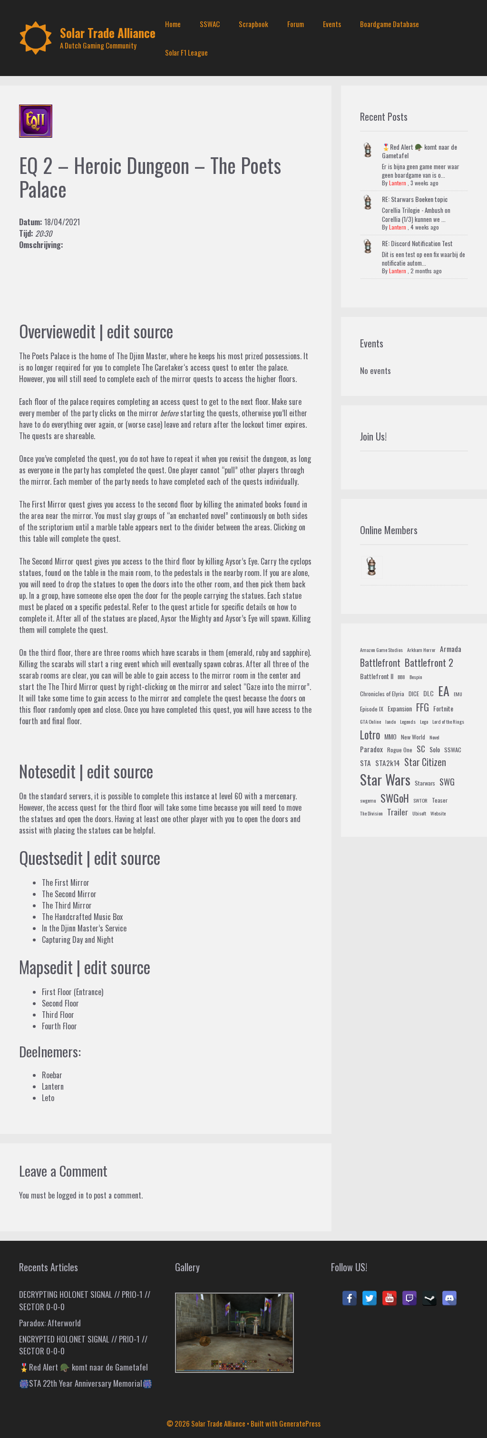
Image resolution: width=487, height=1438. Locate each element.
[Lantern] (372, 567)
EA (443, 690)
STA (365, 762)
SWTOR (420, 800)
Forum (295, 24)
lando (390, 721)
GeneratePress (300, 1423)
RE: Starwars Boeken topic (415, 199)
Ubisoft (419, 813)
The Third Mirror (73, 686)
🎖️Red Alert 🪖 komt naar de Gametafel (419, 151)
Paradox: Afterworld (50, 1323)
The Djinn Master (141, 356)
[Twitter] (369, 1298)
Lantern (397, 183)
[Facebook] (349, 1298)
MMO (390, 736)
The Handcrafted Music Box (82, 916)
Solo (434, 749)
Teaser (440, 800)
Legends (408, 721)
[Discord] (449, 1298)
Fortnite (443, 708)
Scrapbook (253, 24)
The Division (371, 813)
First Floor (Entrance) (72, 991)
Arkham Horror (421, 649)
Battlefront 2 (429, 662)
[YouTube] (389, 1298)
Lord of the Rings (448, 721)
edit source (140, 330)
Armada (450, 648)
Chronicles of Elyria (382, 694)
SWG (447, 781)
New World (413, 737)
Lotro (370, 735)
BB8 (401, 677)
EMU (458, 694)
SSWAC (210, 24)
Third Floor (58, 1014)
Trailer (397, 812)
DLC (428, 693)
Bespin (415, 677)
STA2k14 (387, 762)
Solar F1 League (186, 52)
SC (421, 749)
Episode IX (371, 709)
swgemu (368, 800)
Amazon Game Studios (381, 649)
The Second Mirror (46, 561)
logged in (70, 1195)
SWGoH (394, 797)
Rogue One (399, 750)
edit (84, 330)
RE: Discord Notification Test (417, 243)
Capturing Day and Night (78, 939)
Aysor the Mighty (186, 618)
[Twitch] (409, 1298)
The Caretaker (163, 367)
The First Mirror (43, 504)
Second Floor (60, 1003)
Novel (434, 737)
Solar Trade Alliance (108, 32)
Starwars (425, 783)
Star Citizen (425, 762)
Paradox (371, 749)
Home (173, 24)
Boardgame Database (389, 24)
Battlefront (380, 662)
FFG (422, 707)
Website (438, 813)
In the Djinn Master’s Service (84, 928)
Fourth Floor (59, 1026)
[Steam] (429, 1298)
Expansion (400, 708)
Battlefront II (376, 676)
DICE (414, 694)
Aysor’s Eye (241, 561)
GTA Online (370, 721)
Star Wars (385, 779)
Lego (424, 721)
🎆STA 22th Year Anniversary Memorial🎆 (85, 1383)
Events (332, 24)
